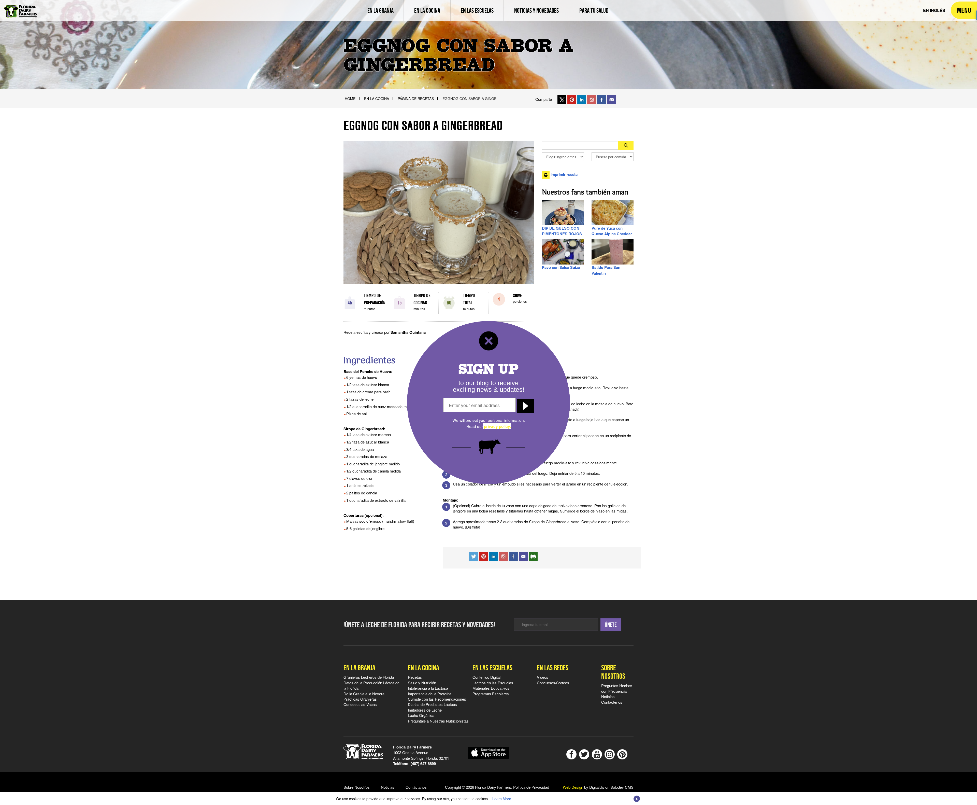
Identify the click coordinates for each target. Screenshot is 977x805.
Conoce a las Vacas (360, 704)
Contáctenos (611, 702)
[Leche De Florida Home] (20, 7)
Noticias (608, 696)
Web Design (573, 787)
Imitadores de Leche (425, 710)
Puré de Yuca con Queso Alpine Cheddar (612, 231)
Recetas (415, 677)
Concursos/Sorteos (553, 682)
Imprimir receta (564, 174)
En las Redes (552, 667)
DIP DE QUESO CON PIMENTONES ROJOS (562, 231)
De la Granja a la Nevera (363, 693)
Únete (611, 624)
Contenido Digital (486, 677)
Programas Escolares (490, 693)
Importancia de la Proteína (429, 693)
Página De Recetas (416, 98)
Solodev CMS (622, 787)
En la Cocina (423, 667)
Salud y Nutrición (422, 682)
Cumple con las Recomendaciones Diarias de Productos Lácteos (437, 701)
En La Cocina (376, 98)
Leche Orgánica (421, 715)
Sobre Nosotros (613, 671)
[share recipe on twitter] (473, 555)
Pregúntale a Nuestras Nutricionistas (438, 721)
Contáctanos (416, 787)
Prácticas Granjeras (360, 699)
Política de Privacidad (531, 787)
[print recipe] (533, 555)
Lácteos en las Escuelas (492, 682)
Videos (542, 677)
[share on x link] (561, 99)
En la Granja (359, 667)
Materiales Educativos (490, 688)
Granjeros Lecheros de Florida (368, 677)
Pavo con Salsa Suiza (561, 267)
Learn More (501, 798)
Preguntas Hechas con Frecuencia (616, 688)
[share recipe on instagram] (493, 555)
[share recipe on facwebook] (513, 555)
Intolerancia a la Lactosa (428, 688)
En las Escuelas (492, 667)
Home (350, 98)
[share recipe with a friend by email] (523, 555)
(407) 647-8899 (423, 763)
